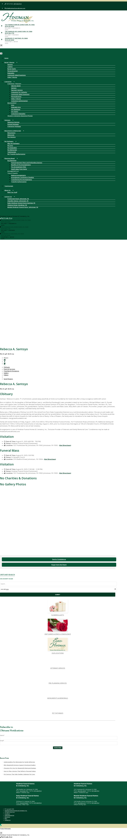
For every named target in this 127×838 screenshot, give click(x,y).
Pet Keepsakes (12, 148)
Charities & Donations (11, 371)
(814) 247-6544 (9, 40)
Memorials (10, 135)
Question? (7, 814)
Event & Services (9, 369)
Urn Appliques (15, 109)
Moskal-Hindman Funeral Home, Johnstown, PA (22, 207)
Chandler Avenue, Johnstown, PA (17, 201)
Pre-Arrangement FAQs (18, 167)
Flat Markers (11, 137)
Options (10, 64)
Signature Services (13, 122)
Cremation (7, 81)
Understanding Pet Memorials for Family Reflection (19, 762)
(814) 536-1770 (9, 33)
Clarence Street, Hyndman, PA (17, 205)
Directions (7, 817)
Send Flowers (8, 379)
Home (6, 58)
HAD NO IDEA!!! (16, 86)
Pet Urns (10, 145)
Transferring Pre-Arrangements (21, 179)
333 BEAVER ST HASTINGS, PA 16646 (16, 38)
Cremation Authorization (19, 101)
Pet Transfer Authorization (16, 154)
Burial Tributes (9, 62)
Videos (6, 375)
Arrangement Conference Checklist (22, 177)
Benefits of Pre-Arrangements (21, 165)
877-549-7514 (37, 791)
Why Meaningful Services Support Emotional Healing (20, 765)
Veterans (7, 120)
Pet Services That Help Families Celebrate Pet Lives (19, 774)
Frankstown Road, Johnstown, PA (18, 199)
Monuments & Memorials (12, 131)
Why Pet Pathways (13, 143)
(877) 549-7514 (17, 4)
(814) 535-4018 (9, 26)
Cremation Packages (14, 126)
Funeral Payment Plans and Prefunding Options (26, 162)
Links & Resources (9, 815)
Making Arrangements (18, 175)
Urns (12, 105)
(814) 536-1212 (82, 803)
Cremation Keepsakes (18, 114)
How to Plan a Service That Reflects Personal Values (20, 771)
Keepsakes (10, 73)
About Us (7, 190)
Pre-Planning (11, 160)
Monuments (11, 133)
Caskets (10, 66)
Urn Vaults (14, 111)
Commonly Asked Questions (16, 75)
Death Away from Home (19, 169)
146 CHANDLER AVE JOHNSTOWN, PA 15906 (18, 31)
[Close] (1, 53)
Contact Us (8, 197)
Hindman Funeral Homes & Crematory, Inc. (16, 810)
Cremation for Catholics (19, 92)
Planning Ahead (9, 158)
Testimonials (11, 152)
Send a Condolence (59, 559)
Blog (6, 818)
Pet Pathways (8, 141)
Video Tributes (12, 77)
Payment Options (17, 90)
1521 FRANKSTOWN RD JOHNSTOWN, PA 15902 (20, 25)
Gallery (6, 373)
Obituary (7, 367)
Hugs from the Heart (59, 565)
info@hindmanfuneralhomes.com (15, 8)
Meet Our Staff (12, 192)
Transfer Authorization (18, 182)
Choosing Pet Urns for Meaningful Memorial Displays (20, 768)
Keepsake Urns (16, 107)
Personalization (12, 71)
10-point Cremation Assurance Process (20, 116)
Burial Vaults (11, 69)
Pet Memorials (12, 150)
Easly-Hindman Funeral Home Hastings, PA (21, 203)
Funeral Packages (13, 124)
